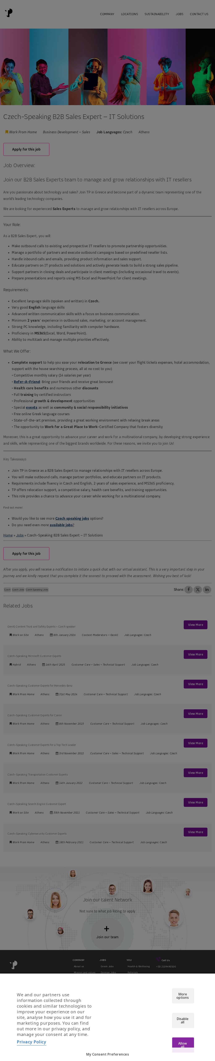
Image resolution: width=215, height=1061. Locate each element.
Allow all (182, 1045)
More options (182, 996)
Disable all (183, 1020)
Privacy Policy (31, 1042)
